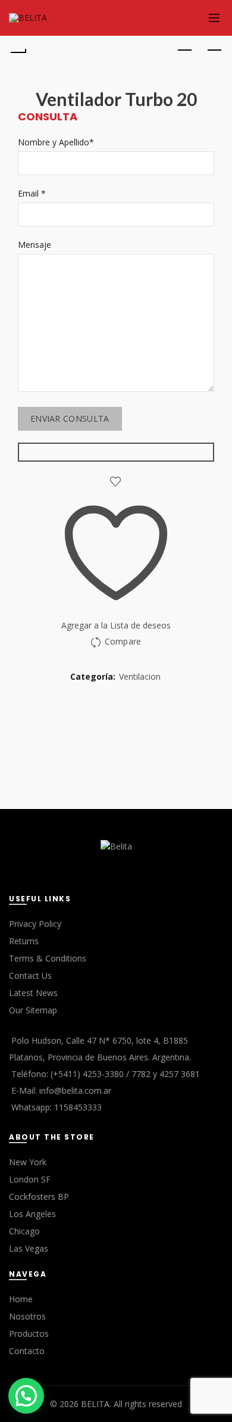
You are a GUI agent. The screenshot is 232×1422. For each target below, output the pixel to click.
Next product (214, 51)
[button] (26, 1396)
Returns (24, 941)
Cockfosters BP (39, 1196)
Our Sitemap (33, 1010)
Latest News (33, 992)
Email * (32, 193)
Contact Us (30, 975)
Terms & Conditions (47, 958)
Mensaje (34, 244)
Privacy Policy (35, 923)
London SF (30, 1179)
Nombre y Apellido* (56, 142)
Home (21, 1299)
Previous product (184, 51)
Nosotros (27, 1316)
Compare (123, 641)
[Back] (18, 51)
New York (27, 1162)
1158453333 (78, 1107)
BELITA (95, 1403)
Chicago (24, 1231)
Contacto (27, 1350)
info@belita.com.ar (75, 1090)
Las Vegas (28, 1248)
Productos (29, 1333)
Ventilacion (140, 676)
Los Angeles (32, 1213)
